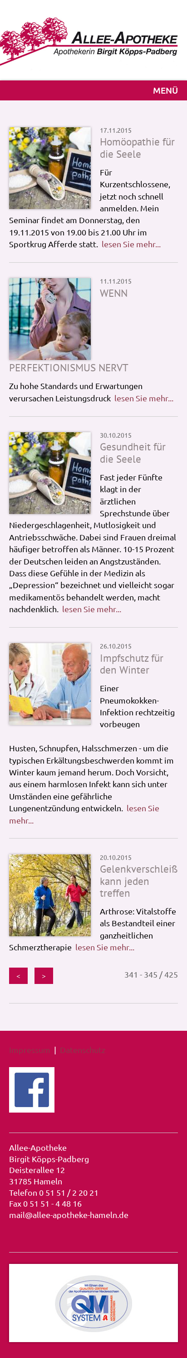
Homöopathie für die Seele (137, 147)
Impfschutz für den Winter (131, 663)
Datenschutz (82, 1049)
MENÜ (165, 90)
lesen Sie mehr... (131, 244)
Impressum (29, 1049)
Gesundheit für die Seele (133, 452)
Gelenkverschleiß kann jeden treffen (139, 880)
